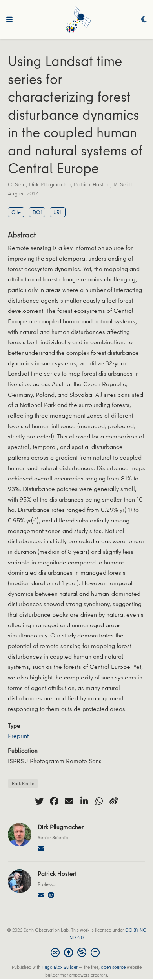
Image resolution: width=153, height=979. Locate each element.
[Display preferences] (144, 19)
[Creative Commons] (77, 952)
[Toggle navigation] (9, 20)
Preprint (18, 735)
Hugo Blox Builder (60, 967)
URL (57, 212)
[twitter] (39, 801)
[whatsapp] (99, 801)
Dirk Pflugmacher (50, 184)
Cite (16, 212)
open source (113, 967)
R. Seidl (122, 184)
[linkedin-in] (84, 801)
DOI (37, 212)
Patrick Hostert (92, 184)
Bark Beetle (23, 783)
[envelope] (69, 801)
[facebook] (54, 801)
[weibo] (114, 801)
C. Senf (17, 184)
